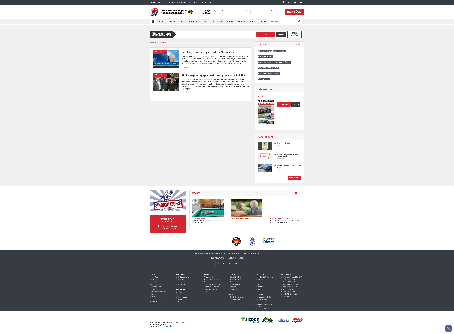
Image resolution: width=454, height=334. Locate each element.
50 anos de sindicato (263, 297)
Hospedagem (182, 297)
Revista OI (259, 279)
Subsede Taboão (157, 284)
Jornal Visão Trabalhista (264, 277)
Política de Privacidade (169, 326)
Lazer (179, 294)
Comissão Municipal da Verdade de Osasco (274, 62)
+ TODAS (298, 45)
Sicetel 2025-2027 (289, 279)
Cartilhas (259, 282)
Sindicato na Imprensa (237, 297)
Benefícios (161, 21)
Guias (258, 284)
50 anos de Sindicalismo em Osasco (271, 51)
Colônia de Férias (184, 277)
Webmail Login (206, 2)
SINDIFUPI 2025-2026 (290, 294)
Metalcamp (181, 282)
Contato (195, 2)
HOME (152, 43)
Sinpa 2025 (286, 296)
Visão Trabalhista (236, 279)
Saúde (180, 299)
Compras (181, 302)
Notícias (181, 21)
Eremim (154, 294)
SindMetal (161, 2)
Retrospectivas (264, 79)
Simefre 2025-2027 (289, 282)
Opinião (220, 21)
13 (266, 34)
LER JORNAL (284, 104)
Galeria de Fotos (208, 21)
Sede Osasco (156, 282)
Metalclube (181, 279)
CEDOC (206, 292)
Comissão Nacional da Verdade (264, 305)
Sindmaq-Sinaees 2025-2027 (292, 277)
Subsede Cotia (156, 287)
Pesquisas (260, 287)
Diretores (171, 2)
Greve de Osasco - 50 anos (268, 68)
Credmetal (181, 284)
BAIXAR (281, 34)
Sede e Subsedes (183, 2)
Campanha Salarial (265, 57)
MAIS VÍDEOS (294, 178)
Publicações (241, 21)
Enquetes (233, 289)
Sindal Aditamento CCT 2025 (292, 284)
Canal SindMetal (235, 277)
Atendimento (208, 277)
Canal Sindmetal (193, 21)
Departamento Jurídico (212, 284)
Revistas (259, 289)
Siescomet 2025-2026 (290, 287)
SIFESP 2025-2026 (289, 289)
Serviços (172, 21)
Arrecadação (208, 282)
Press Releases (235, 299)
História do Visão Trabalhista (268, 73)
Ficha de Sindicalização (212, 279)
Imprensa (264, 21)
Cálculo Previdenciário (211, 287)
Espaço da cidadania (158, 292)
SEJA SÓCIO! (294, 11)
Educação (181, 292)
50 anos (154, 296)
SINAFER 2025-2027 (289, 292)
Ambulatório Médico (211, 289)
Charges (233, 287)
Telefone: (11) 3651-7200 (227, 258)
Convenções (253, 21)
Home (153, 2)
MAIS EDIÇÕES (294, 34)
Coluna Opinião (235, 284)
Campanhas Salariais (263, 302)
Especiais (229, 21)
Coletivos (154, 289)
